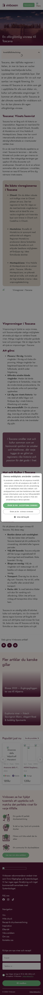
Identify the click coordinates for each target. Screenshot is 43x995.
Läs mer (34, 500)
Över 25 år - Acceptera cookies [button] (22, 505)
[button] (21, 517)
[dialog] (21, 497)
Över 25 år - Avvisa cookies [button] (21, 512)
